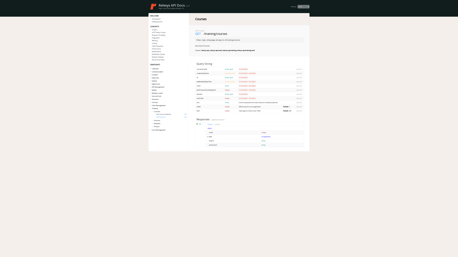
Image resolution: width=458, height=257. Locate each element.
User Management (158, 130)
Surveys (155, 102)
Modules (157, 123)
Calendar (155, 69)
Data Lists (155, 78)
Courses (157, 111)
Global (154, 81)
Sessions (155, 99)
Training (155, 108)
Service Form (156, 96)
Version (294, 6)
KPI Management (158, 87)
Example (217, 124)
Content (155, 75)
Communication (157, 72)
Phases (157, 126)
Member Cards (157, 93)
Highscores (156, 84)
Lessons (157, 120)
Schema (210, 124)
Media (154, 90)
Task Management (158, 105)
